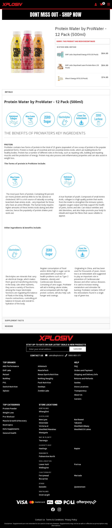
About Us (78, 395)
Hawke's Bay (45, 445)
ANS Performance (11, 366)
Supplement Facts (14, 320)
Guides (77, 382)
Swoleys (41, 386)
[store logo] (47, 4)
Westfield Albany (81, 426)
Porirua (77, 464)
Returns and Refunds (83, 378)
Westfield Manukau (47, 429)
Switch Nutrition (10, 386)
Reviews (9, 326)
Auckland (44, 416)
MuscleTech (43, 370)
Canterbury (45, 472)
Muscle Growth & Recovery (15, 421)
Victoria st (43, 426)
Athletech (42, 366)
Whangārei (44, 411)
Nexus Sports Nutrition (48, 374)
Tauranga (43, 440)
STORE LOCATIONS (48, 404)
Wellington (45, 461)
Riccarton (43, 479)
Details (9, 92)
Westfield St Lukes (82, 429)
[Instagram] (59, 510)
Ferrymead (44, 475)
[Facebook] (53, 510)
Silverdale (43, 423)
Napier (77, 448)
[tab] (56, 92)
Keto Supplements (11, 429)
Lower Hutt (44, 464)
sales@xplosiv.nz (56, 355)
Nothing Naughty (45, 378)
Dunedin (42, 487)
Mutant (6, 374)
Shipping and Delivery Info (86, 374)
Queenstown (79, 487)
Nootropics (8, 425)
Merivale (78, 475)
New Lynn (43, 419)
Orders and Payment (83, 370)
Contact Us (40, 519)
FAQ (76, 366)
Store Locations (81, 386)
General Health (9, 433)
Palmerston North (47, 456)
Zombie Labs (43, 391)
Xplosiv (6, 391)
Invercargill (44, 495)
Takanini (78, 423)
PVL (4, 382)
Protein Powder (10, 408)
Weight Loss (8, 412)
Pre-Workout (8, 416)
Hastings (43, 448)
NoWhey (6, 378)
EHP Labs (7, 370)
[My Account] (96, 4)
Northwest (79, 419)
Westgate (43, 432)
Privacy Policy (71, 519)
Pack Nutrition (44, 382)
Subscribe (77, 349)
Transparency (80, 391)
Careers (77, 399)
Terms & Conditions (55, 519)
